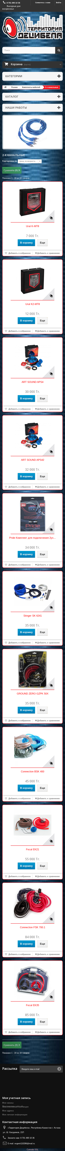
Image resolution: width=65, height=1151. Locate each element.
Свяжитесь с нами (42, 2)
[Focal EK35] (32, 981)
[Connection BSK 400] (32, 747)
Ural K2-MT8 (32, 304)
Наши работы (16, 107)
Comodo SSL (32, 1149)
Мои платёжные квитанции (15, 1107)
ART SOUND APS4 (32, 382)
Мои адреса (8, 1111)
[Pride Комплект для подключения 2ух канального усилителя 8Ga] (32, 513)
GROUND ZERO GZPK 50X (32, 693)
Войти (58, 2)
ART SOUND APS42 (32, 459)
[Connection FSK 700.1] (32, 903)
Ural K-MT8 (32, 226)
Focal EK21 (32, 849)
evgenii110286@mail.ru (25, 1143)
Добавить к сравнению (48, 253)
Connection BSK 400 (32, 771)
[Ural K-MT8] (32, 202)
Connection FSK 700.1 (32, 927)
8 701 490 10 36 (13, 3)
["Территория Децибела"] (32, 26)
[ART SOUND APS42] (32, 436)
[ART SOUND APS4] (32, 358)
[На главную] (5, 87)
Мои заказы (8, 1103)
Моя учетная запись (16, 1098)
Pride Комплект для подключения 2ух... (32, 537)
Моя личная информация (14, 1114)
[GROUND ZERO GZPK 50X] (32, 669)
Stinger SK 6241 (32, 615)
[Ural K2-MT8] (32, 280)
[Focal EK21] (32, 825)
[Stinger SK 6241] (32, 591)
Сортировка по (9, 161)
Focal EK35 (32, 1005)
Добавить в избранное (19, 253)
